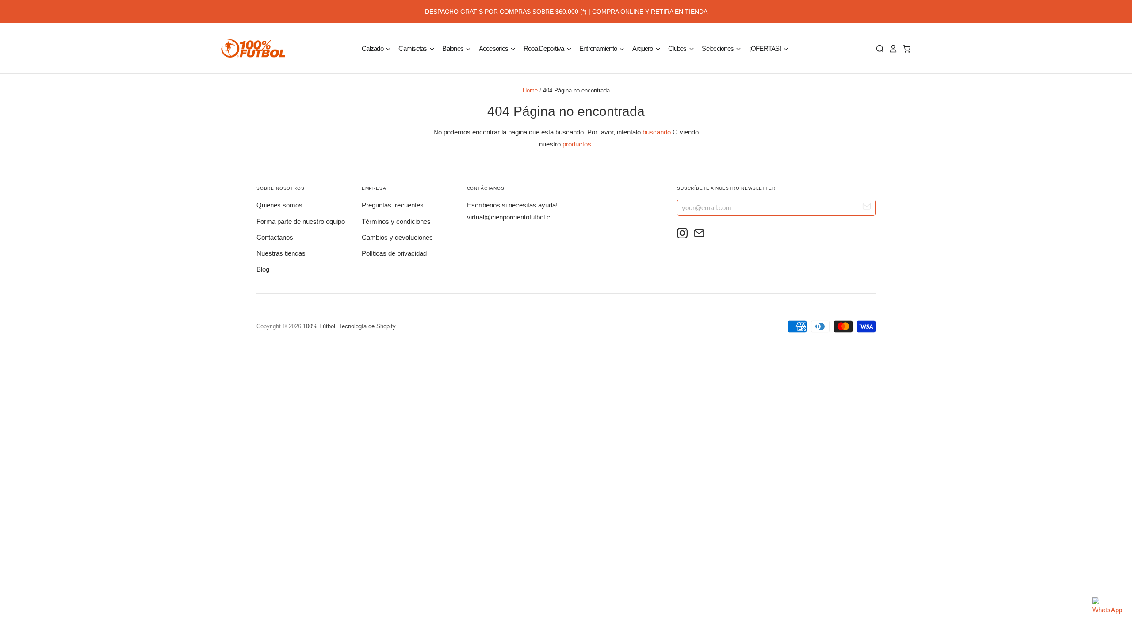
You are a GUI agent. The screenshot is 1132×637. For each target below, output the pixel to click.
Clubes (678, 48)
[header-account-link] (891, 48)
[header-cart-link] (904, 48)
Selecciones (718, 48)
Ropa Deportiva (545, 48)
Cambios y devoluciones (397, 237)
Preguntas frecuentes (393, 205)
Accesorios (494, 48)
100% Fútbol (319, 326)
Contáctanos (274, 237)
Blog (262, 269)
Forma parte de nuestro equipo (300, 221)
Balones (453, 48)
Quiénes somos (279, 205)
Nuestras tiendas (281, 253)
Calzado (373, 48)
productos (576, 144)
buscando (656, 132)
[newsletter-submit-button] (867, 207)
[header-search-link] (877, 48)
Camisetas (413, 48)
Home (530, 90)
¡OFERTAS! (766, 48)
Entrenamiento (599, 48)
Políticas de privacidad (394, 253)
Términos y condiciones (396, 221)
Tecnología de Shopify (367, 326)
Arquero (643, 48)
